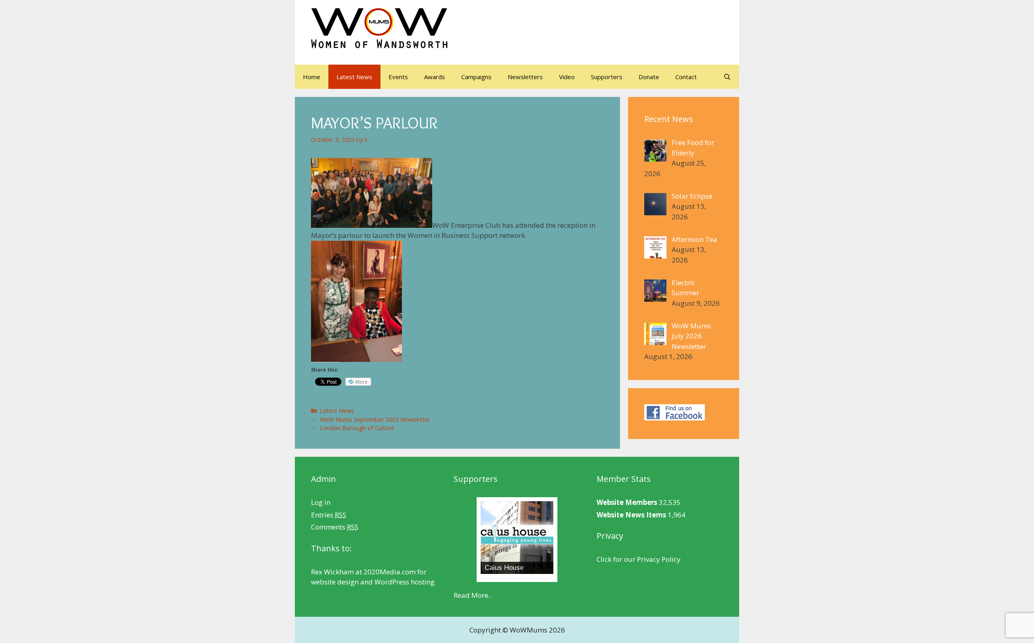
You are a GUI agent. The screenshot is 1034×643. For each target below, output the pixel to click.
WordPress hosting (404, 581)
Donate (649, 77)
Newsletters (525, 77)
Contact (686, 77)
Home (311, 77)
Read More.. (473, 595)
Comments (334, 527)
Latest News (354, 77)
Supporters (606, 77)
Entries (328, 514)
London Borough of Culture (357, 428)
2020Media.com (390, 571)
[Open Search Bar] (727, 77)
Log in (320, 502)
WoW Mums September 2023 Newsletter (375, 419)
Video (567, 77)
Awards (434, 77)
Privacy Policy (659, 559)
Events (398, 77)
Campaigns (476, 77)
